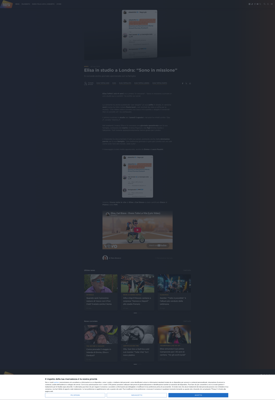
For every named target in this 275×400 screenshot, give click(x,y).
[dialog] (137, 387)
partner (56, 382)
